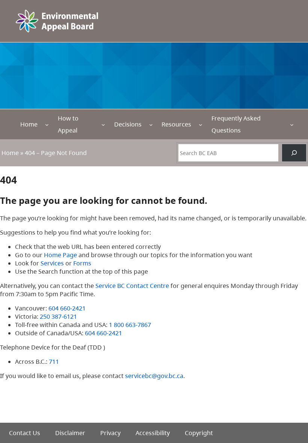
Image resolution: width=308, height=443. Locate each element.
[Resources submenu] (200, 124)
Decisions (128, 124)
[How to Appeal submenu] (103, 124)
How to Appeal (68, 124)
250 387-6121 (58, 316)
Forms (82, 263)
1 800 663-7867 (130, 325)
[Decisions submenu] (151, 124)
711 (54, 361)
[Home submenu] (47, 124)
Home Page (60, 255)
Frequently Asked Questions (236, 124)
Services (52, 263)
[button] (289, 401)
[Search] (294, 152)
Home (29, 124)
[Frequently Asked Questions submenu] (292, 124)
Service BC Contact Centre (132, 286)
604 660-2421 (67, 308)
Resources (176, 124)
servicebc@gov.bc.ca (154, 376)
